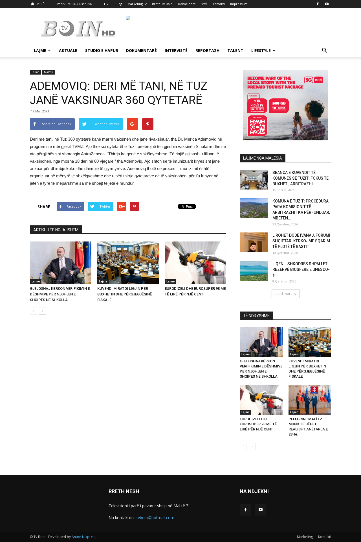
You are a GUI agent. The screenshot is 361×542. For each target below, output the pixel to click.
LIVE (107, 4)
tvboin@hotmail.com (155, 517)
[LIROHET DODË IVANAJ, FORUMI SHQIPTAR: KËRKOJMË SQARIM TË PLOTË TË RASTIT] (254, 242)
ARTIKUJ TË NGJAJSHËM (55, 230)
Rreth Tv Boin (162, 4)
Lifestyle (261, 50)
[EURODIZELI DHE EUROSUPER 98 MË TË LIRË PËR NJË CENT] (195, 262)
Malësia (49, 72)
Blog (119, 4)
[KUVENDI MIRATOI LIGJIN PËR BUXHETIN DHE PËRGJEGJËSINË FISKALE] (128, 262)
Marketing (135, 4)
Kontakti (218, 4)
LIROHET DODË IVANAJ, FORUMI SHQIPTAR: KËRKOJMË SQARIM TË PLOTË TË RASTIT (301, 241)
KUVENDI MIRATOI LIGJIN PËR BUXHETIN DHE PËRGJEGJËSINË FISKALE (124, 294)
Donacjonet (186, 4)
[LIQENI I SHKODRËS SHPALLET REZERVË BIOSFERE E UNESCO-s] (254, 271)
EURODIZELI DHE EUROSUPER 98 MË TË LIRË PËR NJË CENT (258, 424)
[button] (324, 51)
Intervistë (176, 50)
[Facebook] (317, 4)
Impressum (238, 4)
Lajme (40, 50)
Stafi (204, 4)
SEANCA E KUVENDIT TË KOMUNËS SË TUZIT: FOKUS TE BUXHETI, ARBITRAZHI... (300, 178)
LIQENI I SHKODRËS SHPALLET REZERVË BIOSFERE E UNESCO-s (301, 269)
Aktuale (68, 50)
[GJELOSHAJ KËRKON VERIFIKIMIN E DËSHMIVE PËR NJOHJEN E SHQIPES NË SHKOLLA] (60, 262)
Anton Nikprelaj (84, 536)
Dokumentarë (141, 50)
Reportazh (207, 50)
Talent (235, 50)
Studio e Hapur (101, 50)
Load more (283, 293)
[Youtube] (327, 4)
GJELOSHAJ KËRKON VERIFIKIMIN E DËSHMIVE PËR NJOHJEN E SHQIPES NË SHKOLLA (60, 294)
